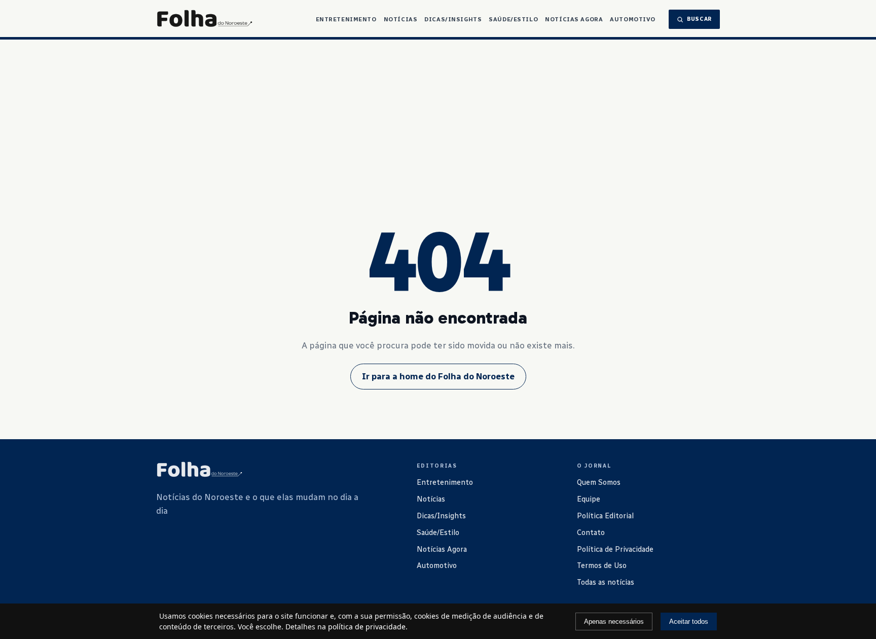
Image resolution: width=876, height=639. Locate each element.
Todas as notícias (605, 582)
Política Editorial (605, 515)
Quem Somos (598, 482)
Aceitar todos (688, 621)
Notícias (401, 19)
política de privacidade (367, 626)
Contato (591, 532)
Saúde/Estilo (513, 19)
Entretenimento (346, 19)
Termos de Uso (602, 565)
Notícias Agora (574, 19)
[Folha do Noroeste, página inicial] (204, 19)
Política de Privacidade (615, 549)
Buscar (699, 19)
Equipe (588, 499)
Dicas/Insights (453, 19)
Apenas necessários (614, 621)
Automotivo (632, 19)
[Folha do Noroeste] (199, 470)
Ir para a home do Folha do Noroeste (438, 376)
